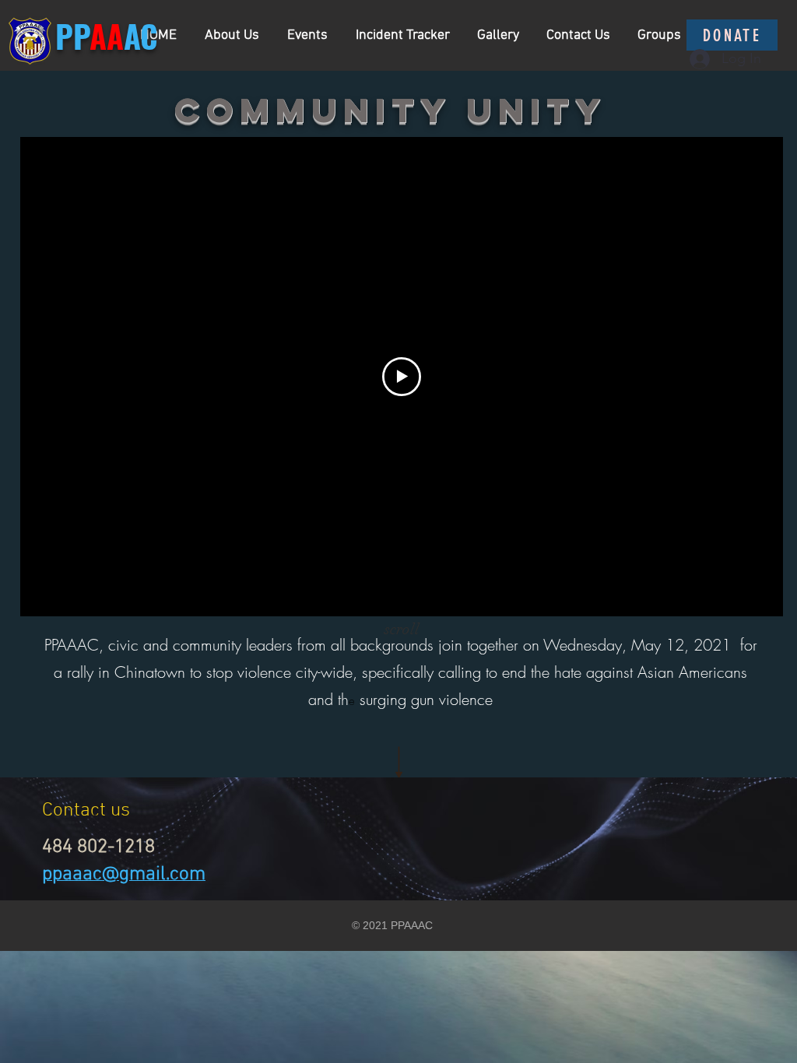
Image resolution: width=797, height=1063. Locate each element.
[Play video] (401, 376)
